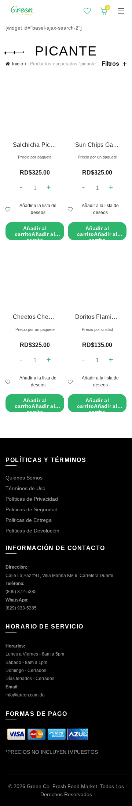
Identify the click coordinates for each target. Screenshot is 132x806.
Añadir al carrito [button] (35, 232)
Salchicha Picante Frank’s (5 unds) (35, 145)
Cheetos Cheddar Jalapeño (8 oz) (35, 317)
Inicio (17, 63)
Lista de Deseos (87, 10)
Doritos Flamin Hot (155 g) (97, 317)
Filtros (110, 64)
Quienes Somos (24, 478)
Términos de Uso (25, 488)
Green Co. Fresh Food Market (62, 786)
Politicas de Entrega (29, 520)
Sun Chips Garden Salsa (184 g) (97, 145)
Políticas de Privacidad (32, 499)
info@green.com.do (25, 695)
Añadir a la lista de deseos (37, 209)
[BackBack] (15, 53)
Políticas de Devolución (32, 531)
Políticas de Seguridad (32, 509)
